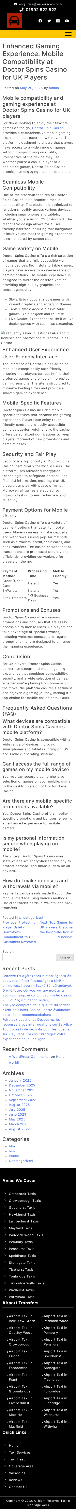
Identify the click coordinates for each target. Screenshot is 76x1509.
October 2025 (20, 1095)
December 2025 (22, 1085)
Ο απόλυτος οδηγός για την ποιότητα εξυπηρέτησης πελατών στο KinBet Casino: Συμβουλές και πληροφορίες (37, 995)
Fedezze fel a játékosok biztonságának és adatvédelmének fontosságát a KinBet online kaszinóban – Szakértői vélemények (37, 981)
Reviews (15, 1480)
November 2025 (22, 1090)
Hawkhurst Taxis (22, 1214)
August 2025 (19, 1105)
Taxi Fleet (17, 1459)
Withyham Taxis (21, 1297)
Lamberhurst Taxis (24, 1221)
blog (12, 1146)
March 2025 (19, 1124)
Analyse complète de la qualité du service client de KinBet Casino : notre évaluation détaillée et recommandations (36, 1010)
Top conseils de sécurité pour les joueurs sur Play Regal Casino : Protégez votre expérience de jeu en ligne (36, 1034)
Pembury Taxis (21, 1242)
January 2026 (20, 1080)
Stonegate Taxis (22, 1263)
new (12, 1151)
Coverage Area (21, 1466)
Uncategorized (31, 917)
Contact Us (18, 1487)
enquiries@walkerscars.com (40, 4)
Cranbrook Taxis (22, 1194)
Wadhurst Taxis (21, 1290)
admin (54, 88)
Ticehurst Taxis (21, 1269)
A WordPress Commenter (29, 1056)
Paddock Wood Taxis (26, 1235)
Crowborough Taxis (25, 1201)
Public (14, 1156)
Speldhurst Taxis (22, 1256)
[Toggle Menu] (68, 34)
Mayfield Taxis (20, 1228)
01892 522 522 (41, 9)
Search (8, 951)
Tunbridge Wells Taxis (26, 1283)
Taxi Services (20, 1452)
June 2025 (17, 1114)
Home (13, 1445)
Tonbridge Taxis (22, 1276)
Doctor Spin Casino (48, 128)
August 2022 (19, 1129)
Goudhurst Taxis (22, 1207)
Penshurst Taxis (21, 1249)
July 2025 (17, 1110)
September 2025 (22, 1100)
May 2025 (17, 1119)
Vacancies (17, 1473)
